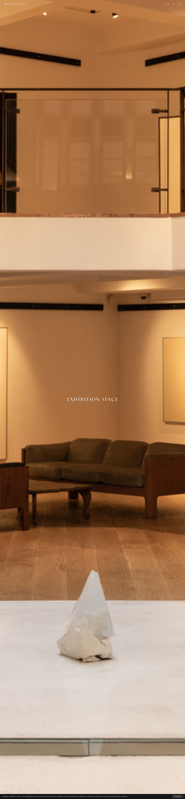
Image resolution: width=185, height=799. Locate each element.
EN (168, 4)
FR (164, 4)
